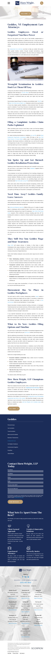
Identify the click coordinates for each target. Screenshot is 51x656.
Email (9, 481)
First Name (10, 469)
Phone (9, 477)
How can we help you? (13, 488)
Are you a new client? (12, 484)
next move (27, 332)
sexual (36, 296)
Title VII (39, 101)
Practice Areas (26, 586)
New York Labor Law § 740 (21, 180)
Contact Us (33, 586)
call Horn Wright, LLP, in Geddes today (31, 402)
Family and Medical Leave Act (17, 207)
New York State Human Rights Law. (17, 103)
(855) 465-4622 (25, 582)
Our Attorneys (18, 586)
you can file (33, 135)
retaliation (32, 168)
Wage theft (10, 245)
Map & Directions (13, 598)
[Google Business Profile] (28, 577)
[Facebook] (22, 577)
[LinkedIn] (25, 577)
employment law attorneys (16, 49)
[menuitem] (25, 425)
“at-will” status (25, 92)
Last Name (10, 473)
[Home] (25, 3)
